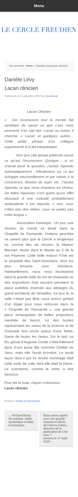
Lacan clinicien (16, 388)
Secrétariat (51, 95)
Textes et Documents (28, 400)
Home (29, 65)
